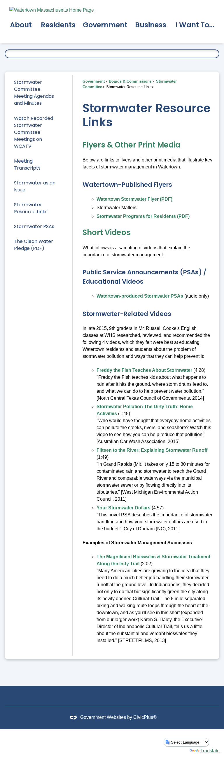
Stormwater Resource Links (31, 208)
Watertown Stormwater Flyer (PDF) (134, 199)
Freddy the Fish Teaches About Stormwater (144, 370)
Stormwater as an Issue (34, 186)
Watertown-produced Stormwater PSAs (140, 296)
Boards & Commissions (130, 81)
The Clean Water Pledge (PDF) (33, 245)
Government (94, 81)
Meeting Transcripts (27, 164)
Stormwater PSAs (34, 226)
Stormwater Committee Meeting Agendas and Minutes (34, 92)
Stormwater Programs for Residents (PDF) (143, 216)
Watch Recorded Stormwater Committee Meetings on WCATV (33, 132)
